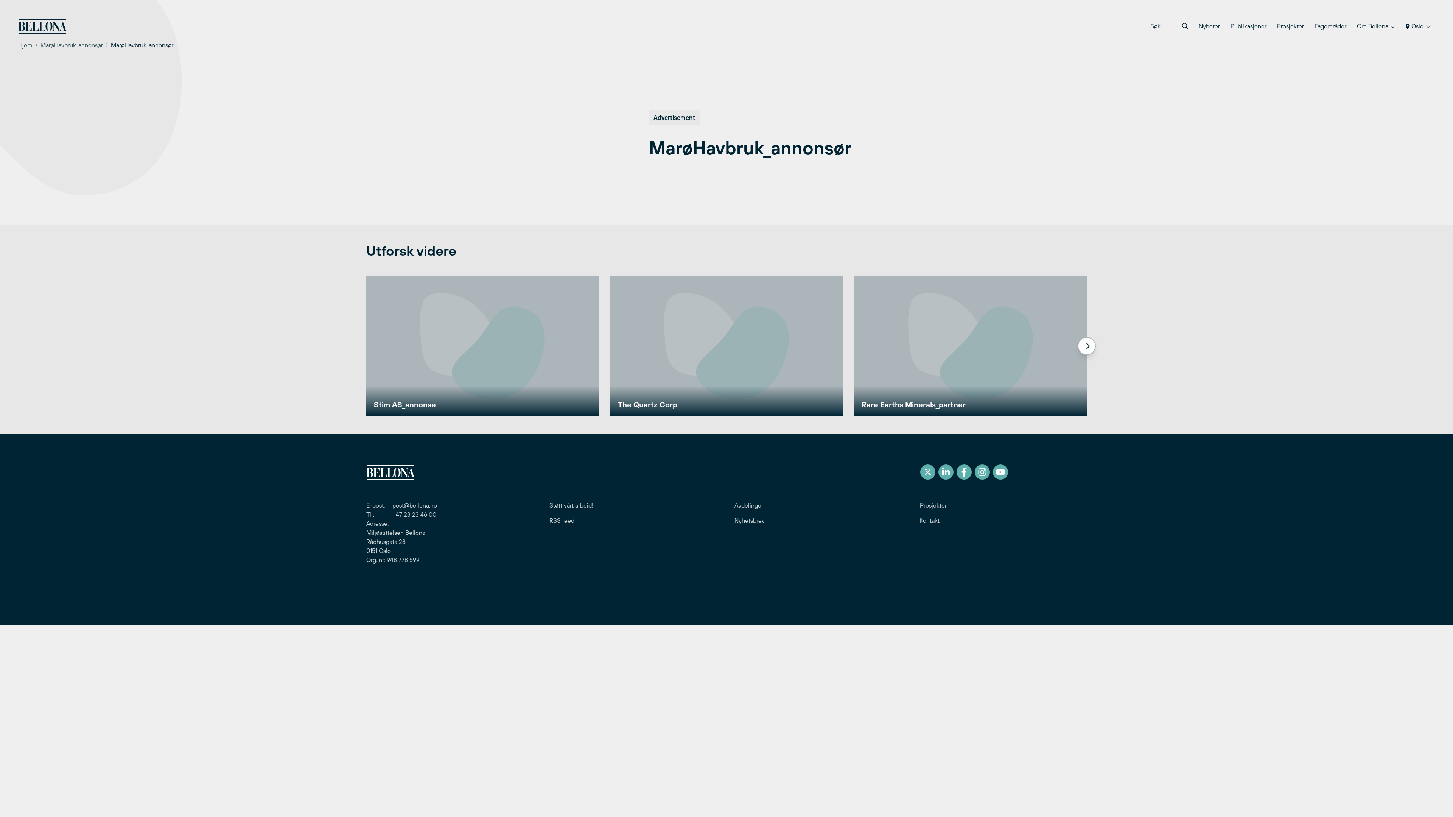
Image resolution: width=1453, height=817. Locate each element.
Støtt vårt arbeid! (571, 505)
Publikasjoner (1248, 26)
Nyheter (1209, 26)
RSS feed (561, 520)
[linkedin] (946, 472)
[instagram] (982, 472)
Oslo (1417, 26)
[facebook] (964, 472)
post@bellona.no (414, 505)
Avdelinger (748, 505)
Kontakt (930, 520)
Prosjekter (1290, 26)
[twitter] (927, 472)
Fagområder (1330, 26)
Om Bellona (1373, 26)
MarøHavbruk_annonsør (71, 45)
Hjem (25, 45)
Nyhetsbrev (749, 520)
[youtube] (1000, 472)
